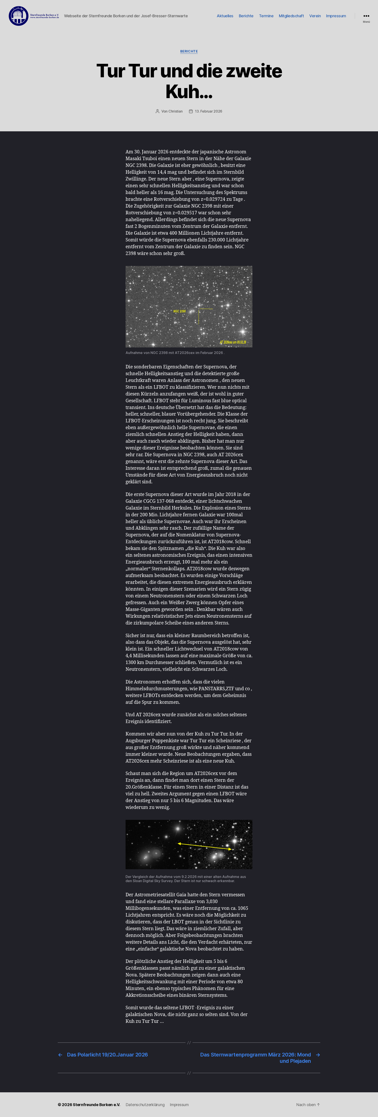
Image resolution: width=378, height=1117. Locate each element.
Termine (266, 16)
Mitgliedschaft (291, 16)
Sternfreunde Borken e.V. (96, 1104)
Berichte (246, 16)
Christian (175, 111)
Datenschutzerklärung (145, 1104)
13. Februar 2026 (208, 111)
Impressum (336, 16)
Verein (315, 16)
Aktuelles (225, 16)
